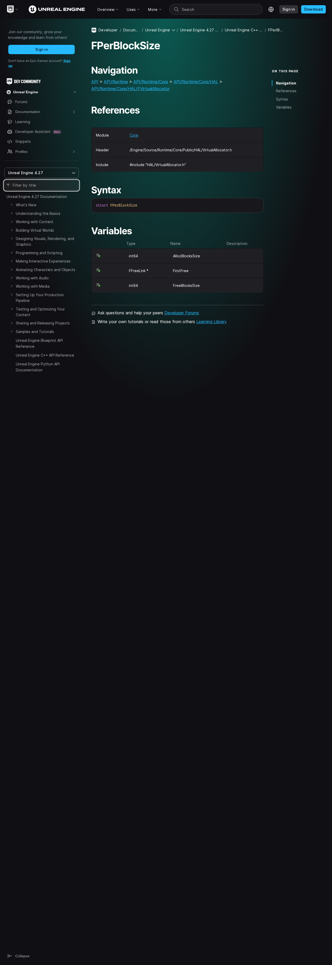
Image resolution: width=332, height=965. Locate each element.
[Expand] (12, 205)
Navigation (286, 83)
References (286, 91)
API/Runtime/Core (150, 81)
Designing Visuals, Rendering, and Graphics (45, 241)
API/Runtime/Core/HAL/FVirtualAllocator (130, 88)
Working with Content (34, 221)
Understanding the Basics (38, 213)
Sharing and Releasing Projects (43, 323)
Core (134, 135)
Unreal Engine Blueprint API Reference (39, 343)
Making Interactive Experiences (43, 261)
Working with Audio (32, 278)
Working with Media (33, 286)
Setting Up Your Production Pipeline (40, 298)
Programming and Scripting (39, 253)
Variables (284, 107)
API (94, 81)
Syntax (282, 99)
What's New (26, 205)
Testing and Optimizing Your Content (40, 312)
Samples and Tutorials (35, 331)
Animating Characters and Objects (45, 269)
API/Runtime (116, 81)
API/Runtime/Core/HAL (196, 81)
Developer (108, 30)
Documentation (131, 30)
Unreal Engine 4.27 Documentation (36, 196)
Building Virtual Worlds (35, 230)
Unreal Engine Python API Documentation (38, 367)
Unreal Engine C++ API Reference (45, 355)
